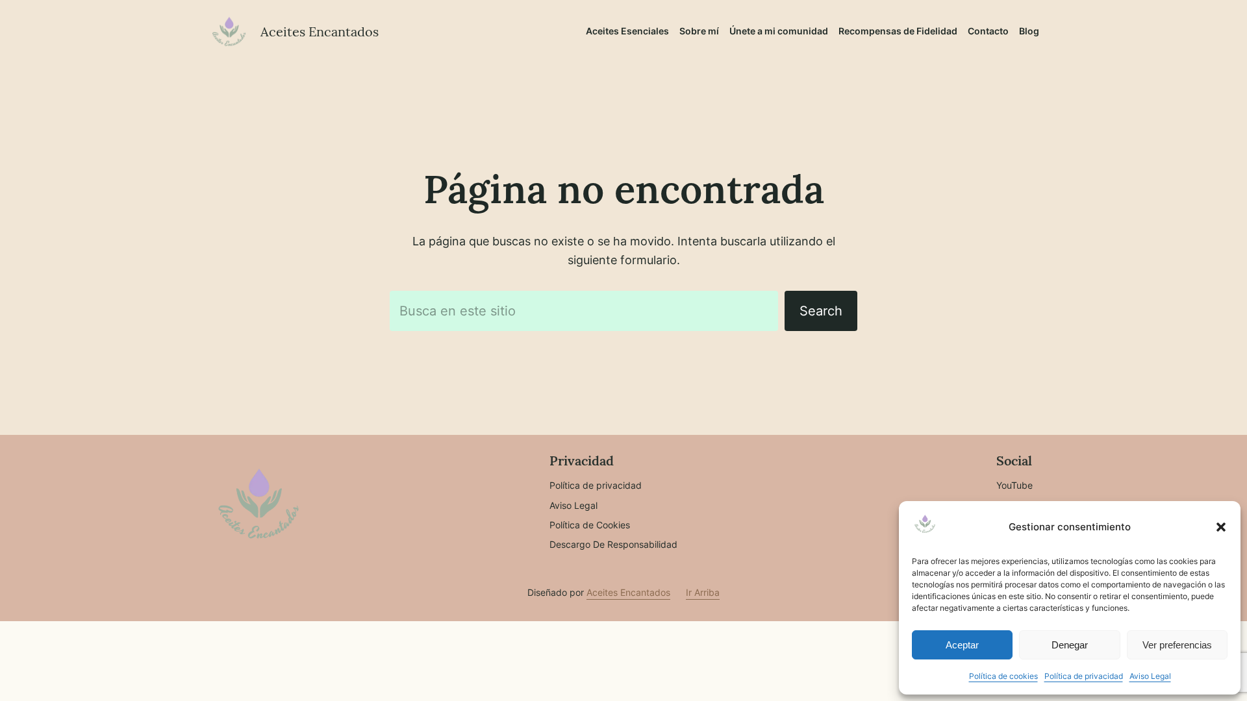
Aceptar (962, 644)
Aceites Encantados (319, 31)
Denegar (1070, 644)
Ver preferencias (1177, 644)
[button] (1221, 527)
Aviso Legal (1150, 676)
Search (821, 311)
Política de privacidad (1083, 676)
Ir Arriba (703, 592)
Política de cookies (1003, 676)
